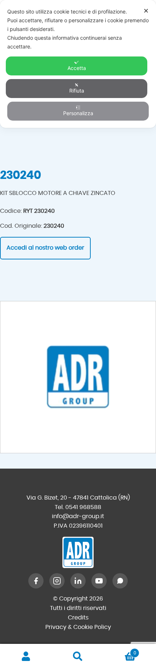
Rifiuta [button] (76, 90)
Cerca (78, 656)
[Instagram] (57, 580)
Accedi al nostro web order (45, 248)
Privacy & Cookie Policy (78, 627)
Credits (78, 618)
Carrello (120, 650)
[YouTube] (99, 580)
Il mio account (26, 656)
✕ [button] (146, 11)
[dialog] (78, 64)
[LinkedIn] (78, 580)
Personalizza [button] (78, 113)
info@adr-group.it (78, 516)
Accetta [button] (76, 68)
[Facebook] (36, 580)
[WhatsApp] (120, 580)
